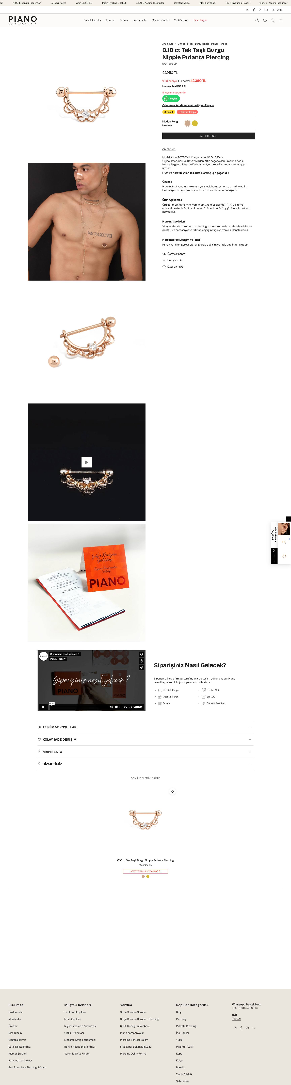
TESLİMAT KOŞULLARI (60, 727)
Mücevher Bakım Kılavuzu (135, 1046)
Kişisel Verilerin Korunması (80, 1026)
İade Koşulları (72, 1019)
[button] (93, 20)
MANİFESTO (52, 752)
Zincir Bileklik (184, 1074)
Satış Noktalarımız (19, 1046)
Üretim (12, 1026)
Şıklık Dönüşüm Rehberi (134, 1026)
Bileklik (180, 1067)
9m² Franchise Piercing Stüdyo (27, 1067)
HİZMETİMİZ (52, 764)
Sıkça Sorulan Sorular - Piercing (139, 1019)
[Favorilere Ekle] (172, 791)
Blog (179, 1012)
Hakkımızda (15, 1012)
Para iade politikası (20, 1060)
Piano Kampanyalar (132, 1033)
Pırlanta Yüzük (184, 1046)
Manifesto (14, 1019)
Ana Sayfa (167, 43)
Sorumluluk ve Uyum (76, 1053)
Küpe (179, 1053)
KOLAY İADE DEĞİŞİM (60, 739)
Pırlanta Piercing (186, 1026)
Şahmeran (182, 1081)
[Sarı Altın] (147, 876)
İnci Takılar (182, 1033)
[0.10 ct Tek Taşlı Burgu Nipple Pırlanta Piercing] (145, 821)
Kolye (179, 1060)
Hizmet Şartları (17, 1053)
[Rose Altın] (143, 876)
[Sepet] (280, 20)
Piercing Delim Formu (133, 1053)
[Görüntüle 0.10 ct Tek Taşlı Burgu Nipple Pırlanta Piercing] (87, 462)
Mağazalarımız (17, 1040)
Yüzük (179, 1040)
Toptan (236, 1018)
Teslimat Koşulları (75, 1012)
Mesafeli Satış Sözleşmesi (80, 1040)
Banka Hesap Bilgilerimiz (79, 1046)
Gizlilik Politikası (74, 1033)
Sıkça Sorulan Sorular (133, 1012)
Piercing (181, 1019)
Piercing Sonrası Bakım (134, 1040)
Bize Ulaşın (15, 1033)
